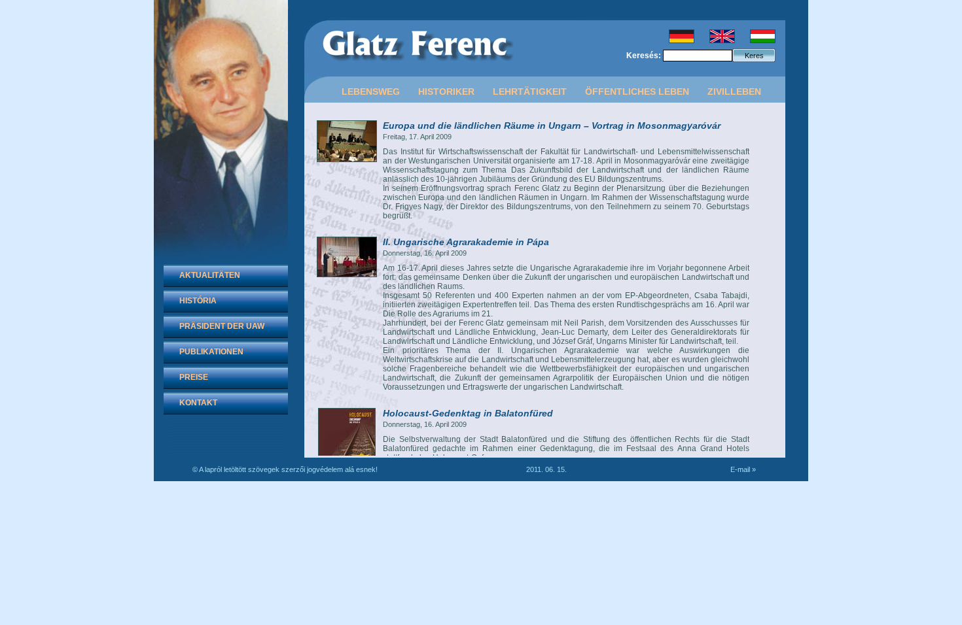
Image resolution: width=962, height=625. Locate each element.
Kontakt (198, 402)
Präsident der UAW (221, 326)
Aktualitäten (209, 275)
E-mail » (743, 469)
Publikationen (211, 351)
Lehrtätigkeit (530, 91)
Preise (193, 377)
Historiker (446, 91)
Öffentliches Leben (637, 91)
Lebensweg (371, 91)
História (198, 300)
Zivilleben (734, 91)
